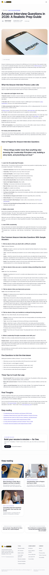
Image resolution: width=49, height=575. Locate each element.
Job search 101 (31, 556)
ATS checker (20, 550)
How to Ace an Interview (14, 10)
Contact (40, 550)
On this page (7, 59)
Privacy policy (42, 552)
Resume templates (22, 561)
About (40, 548)
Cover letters (31, 559)
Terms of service (42, 555)
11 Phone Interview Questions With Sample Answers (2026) (16, 419)
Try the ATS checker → (17, 446)
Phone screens (6, 110)
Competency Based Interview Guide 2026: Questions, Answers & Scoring (20, 415)
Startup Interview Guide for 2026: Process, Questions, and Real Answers (20, 417)
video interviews (31, 110)
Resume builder (21, 548)
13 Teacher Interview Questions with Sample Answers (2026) (17, 423)
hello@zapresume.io (10, 556)
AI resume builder (12, 403)
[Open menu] (46, 2)
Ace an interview (31, 554)
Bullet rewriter (21, 552)
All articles (5, 10)
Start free (7, 446)
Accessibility (41, 557)
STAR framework (38, 65)
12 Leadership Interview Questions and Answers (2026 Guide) (17, 413)
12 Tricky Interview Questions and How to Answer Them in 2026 (18, 421)
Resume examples (22, 559)
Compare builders (21, 563)
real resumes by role (27, 404)
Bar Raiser (36, 116)
